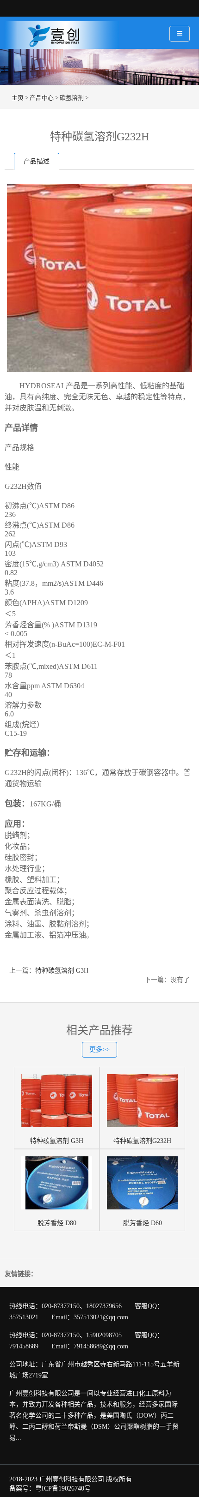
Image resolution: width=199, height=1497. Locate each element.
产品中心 (42, 97)
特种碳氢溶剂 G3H (61, 970)
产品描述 (37, 161)
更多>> (99, 1049)
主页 (18, 97)
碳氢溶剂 (72, 97)
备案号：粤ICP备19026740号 (50, 1488)
